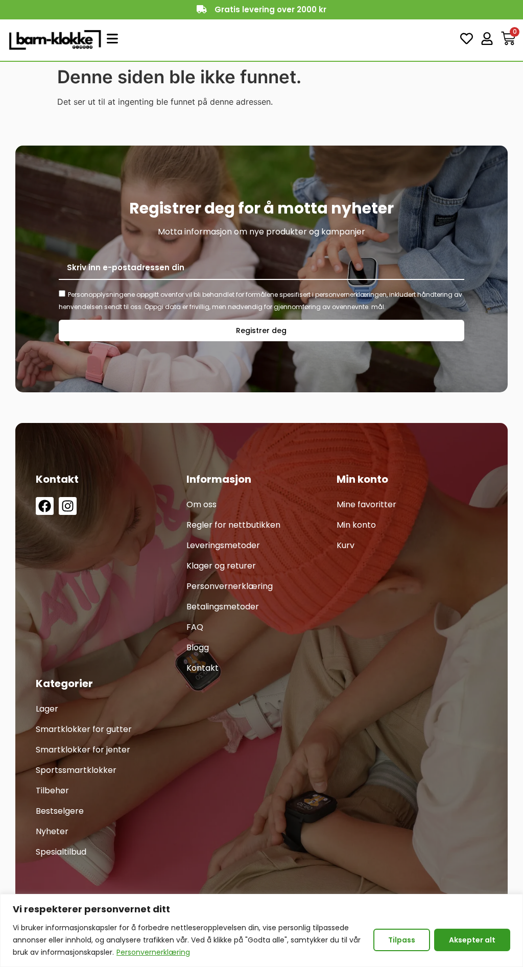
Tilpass (401, 940)
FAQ (194, 627)
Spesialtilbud (61, 852)
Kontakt (202, 668)
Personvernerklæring (153, 952)
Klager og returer (221, 566)
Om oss (201, 504)
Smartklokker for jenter (83, 750)
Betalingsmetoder (222, 606)
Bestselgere (60, 811)
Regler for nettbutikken (233, 525)
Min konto (356, 525)
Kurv (345, 545)
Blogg (197, 647)
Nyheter (52, 831)
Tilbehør (52, 790)
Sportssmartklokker (76, 770)
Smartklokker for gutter (84, 729)
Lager (47, 709)
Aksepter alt (472, 940)
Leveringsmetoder (223, 545)
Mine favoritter (366, 504)
